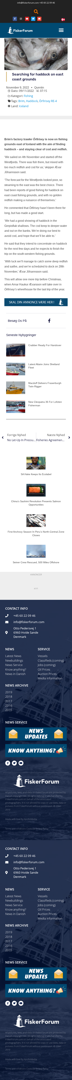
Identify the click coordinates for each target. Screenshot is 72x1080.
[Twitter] (33, 19)
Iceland (23, 106)
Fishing (28, 96)
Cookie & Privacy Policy (37, 828)
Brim (21, 101)
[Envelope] (39, 19)
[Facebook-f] (7, 763)
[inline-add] (36, 302)
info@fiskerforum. (26, 2)
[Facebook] (15, 19)
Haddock (32, 101)
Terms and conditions (15, 828)
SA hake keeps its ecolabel (36, 474)
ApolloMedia (30, 819)
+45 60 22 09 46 (47, 2)
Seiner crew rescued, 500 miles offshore (36, 562)
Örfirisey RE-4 (48, 101)
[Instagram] (21, 19)
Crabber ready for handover (44, 345)
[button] (36, 11)
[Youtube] (27, 19)
